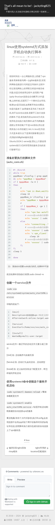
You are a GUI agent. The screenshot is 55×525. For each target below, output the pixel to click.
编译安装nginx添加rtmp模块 (17, 450)
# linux (26, 440)
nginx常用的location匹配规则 (38, 450)
